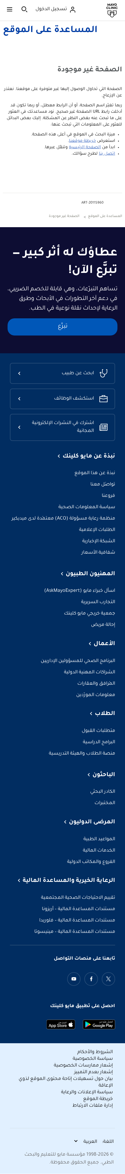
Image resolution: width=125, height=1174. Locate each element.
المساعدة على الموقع (50, 31)
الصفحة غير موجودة (64, 216)
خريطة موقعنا (82, 141)
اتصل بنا (107, 154)
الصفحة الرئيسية (85, 147)
